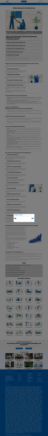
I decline (15, 218)
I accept (33, 218)
